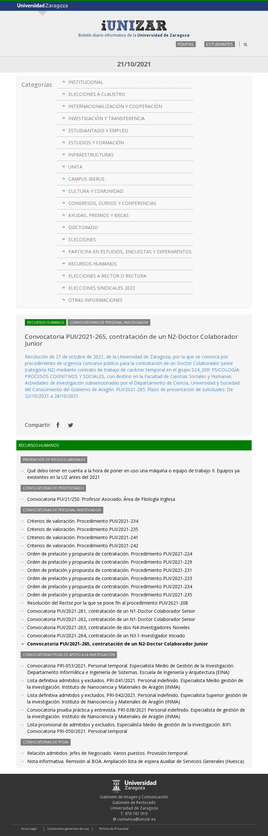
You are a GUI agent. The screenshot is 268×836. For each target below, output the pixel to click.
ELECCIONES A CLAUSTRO (96, 94)
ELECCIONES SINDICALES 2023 (101, 288)
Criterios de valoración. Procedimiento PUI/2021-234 (82, 521)
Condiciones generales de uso (68, 829)
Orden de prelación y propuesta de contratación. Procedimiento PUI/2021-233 (109, 578)
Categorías (37, 84)
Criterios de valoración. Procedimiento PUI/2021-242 (82, 545)
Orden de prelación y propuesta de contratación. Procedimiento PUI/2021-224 (109, 554)
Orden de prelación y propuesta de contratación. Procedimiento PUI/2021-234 (109, 586)
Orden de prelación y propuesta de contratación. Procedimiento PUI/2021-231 (109, 570)
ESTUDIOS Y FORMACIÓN (96, 142)
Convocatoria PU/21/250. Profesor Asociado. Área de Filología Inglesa (101, 499)
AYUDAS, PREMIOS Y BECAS (98, 215)
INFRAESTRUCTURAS (91, 155)
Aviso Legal (29, 829)
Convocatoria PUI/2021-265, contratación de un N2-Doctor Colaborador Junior (117, 644)
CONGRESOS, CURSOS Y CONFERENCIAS (112, 203)
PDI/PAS (186, 44)
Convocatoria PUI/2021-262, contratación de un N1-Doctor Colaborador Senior (111, 619)
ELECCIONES (82, 239)
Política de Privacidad (113, 829)
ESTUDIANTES (219, 44)
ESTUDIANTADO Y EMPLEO (98, 130)
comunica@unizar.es (136, 819)
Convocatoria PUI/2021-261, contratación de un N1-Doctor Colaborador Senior (111, 611)
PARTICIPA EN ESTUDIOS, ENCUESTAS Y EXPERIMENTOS (130, 251)
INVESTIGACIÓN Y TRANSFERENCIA (106, 118)
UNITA (75, 167)
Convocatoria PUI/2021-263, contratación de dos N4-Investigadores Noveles (108, 627)
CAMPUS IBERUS (86, 179)
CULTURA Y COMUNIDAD (96, 191)
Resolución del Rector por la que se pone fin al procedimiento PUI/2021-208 (107, 603)
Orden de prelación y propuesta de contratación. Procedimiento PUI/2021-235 (109, 594)
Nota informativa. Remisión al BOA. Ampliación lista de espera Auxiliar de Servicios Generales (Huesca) (135, 761)
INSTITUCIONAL (85, 82)
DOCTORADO (83, 227)
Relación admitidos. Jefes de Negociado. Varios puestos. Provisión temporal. (107, 753)
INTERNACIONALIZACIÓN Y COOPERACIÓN (115, 106)
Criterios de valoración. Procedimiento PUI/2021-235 (82, 529)
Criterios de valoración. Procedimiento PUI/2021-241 (82, 537)
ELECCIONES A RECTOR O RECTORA (107, 276)
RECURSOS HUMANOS (92, 264)
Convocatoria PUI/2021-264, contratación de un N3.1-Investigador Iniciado (106, 635)
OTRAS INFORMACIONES (95, 300)
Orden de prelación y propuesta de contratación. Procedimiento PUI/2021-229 (109, 562)
